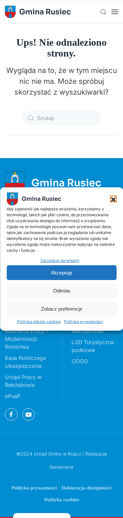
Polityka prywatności (83, 321)
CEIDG (80, 361)
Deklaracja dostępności (87, 487)
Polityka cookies (61, 499)
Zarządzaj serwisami (59, 260)
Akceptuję (61, 272)
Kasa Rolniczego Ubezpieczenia (25, 362)
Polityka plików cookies (39, 321)
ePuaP (12, 396)
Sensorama (61, 467)
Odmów (61, 291)
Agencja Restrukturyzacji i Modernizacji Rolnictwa (26, 335)
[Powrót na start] (38, 12)
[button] (113, 199)
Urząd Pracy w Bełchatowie (23, 381)
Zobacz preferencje (61, 309)
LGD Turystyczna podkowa (93, 346)
